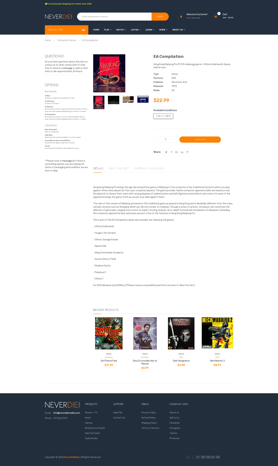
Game (108, 354)
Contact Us (119, 417)
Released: (158, 86)
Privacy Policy (148, 412)
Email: (48, 413)
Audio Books (91, 438)
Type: (156, 74)
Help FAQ (117, 412)
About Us (174, 412)
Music (88, 417)
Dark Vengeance (181, 360)
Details (98, 168)
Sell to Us (174, 417)
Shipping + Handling (148, 168)
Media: (156, 90)
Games (89, 423)
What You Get (119, 168)
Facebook (175, 423)
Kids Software (92, 433)
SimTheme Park (109, 360)
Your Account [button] (193, 18)
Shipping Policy (149, 423)
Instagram (175, 428)
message (67, 68)
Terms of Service (150, 428)
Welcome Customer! (196, 14)
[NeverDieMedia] (58, 16)
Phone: (48, 418)
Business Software (95, 428)
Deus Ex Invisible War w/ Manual (145, 362)
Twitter (173, 433)
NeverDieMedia (72, 457)
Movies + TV (91, 412)
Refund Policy (148, 417)
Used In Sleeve (163, 116)
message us (68, 161)
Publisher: (158, 82)
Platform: (158, 78)
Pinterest (175, 438)
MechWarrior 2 (217, 360)
